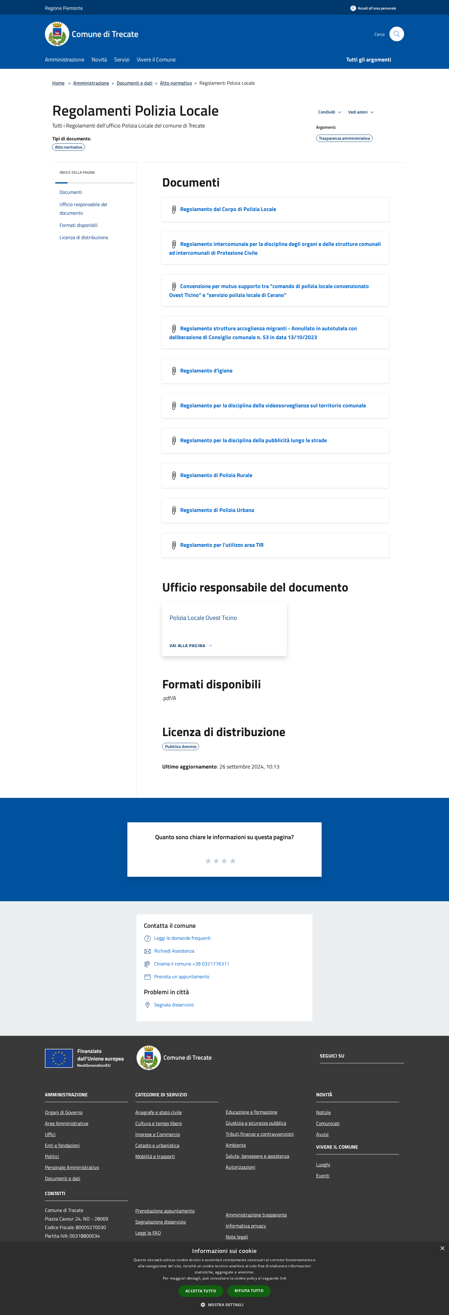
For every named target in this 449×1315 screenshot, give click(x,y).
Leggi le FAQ (148, 1232)
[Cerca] (396, 34)
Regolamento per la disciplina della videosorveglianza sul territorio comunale (273, 405)
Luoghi (323, 1164)
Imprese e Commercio (157, 1134)
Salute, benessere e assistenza (257, 1156)
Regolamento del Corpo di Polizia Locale (228, 209)
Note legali (237, 1236)
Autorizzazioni (240, 1167)
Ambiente (236, 1145)
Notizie (323, 1112)
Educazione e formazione (251, 1112)
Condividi (327, 112)
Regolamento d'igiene (206, 370)
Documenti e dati (134, 83)
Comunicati (328, 1123)
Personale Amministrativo (72, 1167)
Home (58, 83)
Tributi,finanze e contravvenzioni (260, 1134)
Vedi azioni (358, 112)
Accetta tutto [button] (200, 1291)
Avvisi (322, 1134)
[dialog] (224, 1278)
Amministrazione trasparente (256, 1214)
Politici (52, 1156)
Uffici (50, 1134)
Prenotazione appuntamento (165, 1210)
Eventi (323, 1175)
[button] (224, 1305)
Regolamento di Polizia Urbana (217, 510)
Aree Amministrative (66, 1123)
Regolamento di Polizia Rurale (216, 475)
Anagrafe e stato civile (158, 1112)
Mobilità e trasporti (155, 1156)
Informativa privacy (246, 1225)
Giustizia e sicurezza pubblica (256, 1123)
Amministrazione (91, 83)
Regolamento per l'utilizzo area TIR (222, 545)
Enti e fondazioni (62, 1145)
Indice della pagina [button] (77, 172)
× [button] (442, 1248)
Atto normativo (176, 83)
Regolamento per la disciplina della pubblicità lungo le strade (253, 440)
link (283, 1278)
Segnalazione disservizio (160, 1221)
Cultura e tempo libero (158, 1123)
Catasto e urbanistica (157, 1145)
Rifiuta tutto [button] (249, 1290)
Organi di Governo (63, 1112)
